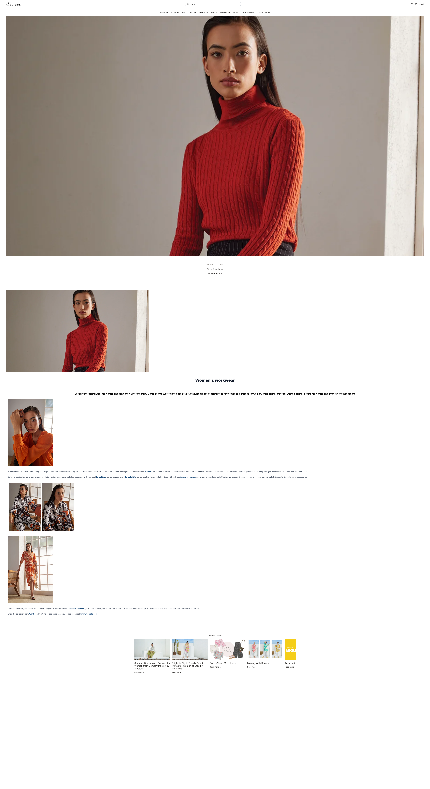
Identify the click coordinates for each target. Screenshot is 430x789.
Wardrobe (33, 614)
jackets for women (188, 477)
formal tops (101, 477)
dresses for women (76, 608)
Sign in (421, 4)
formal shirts (130, 477)
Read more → (140, 672)
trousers (148, 471)
